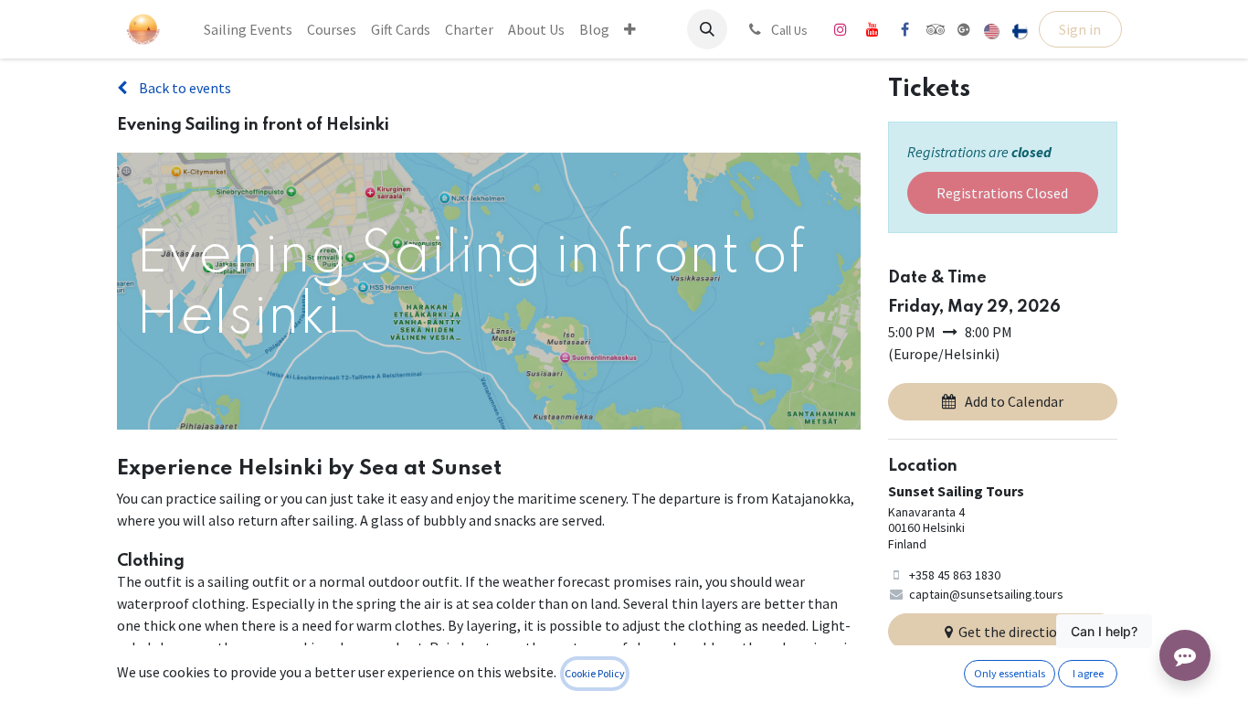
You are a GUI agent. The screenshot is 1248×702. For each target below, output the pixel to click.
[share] (964, 29)
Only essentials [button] (1009, 673)
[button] (707, 29)
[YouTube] (872, 29)
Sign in (1080, 29)
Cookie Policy (595, 673)
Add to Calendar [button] (1014, 401)
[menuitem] (248, 29)
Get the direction (1011, 631)
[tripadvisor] (936, 29)
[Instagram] (840, 29)
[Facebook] (904, 29)
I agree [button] (1088, 673)
